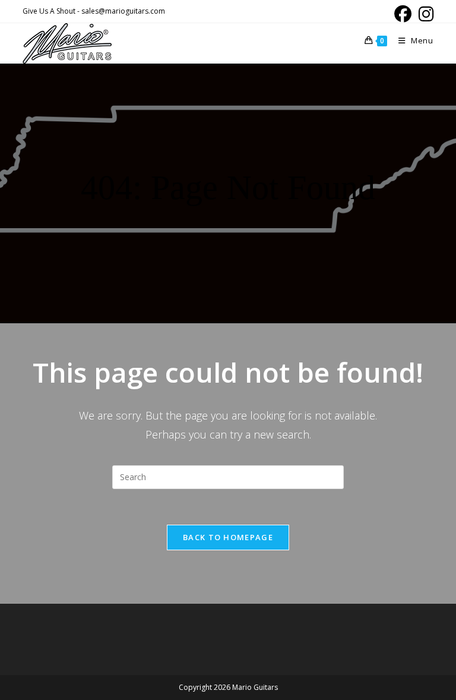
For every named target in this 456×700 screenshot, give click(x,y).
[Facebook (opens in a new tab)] (403, 14)
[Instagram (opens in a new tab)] (424, 14)
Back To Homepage (228, 537)
